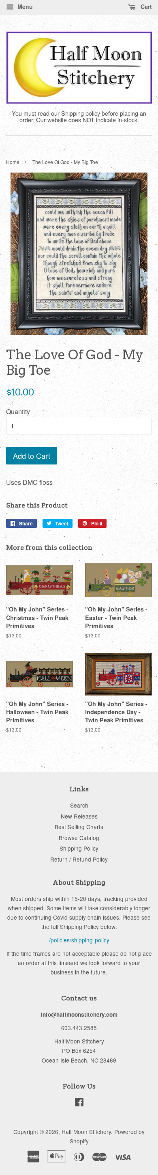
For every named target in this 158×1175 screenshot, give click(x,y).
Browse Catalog (79, 838)
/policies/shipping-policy (79, 940)
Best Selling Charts (79, 827)
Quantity (18, 411)
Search (79, 805)
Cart (145, 6)
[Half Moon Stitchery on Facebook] (79, 1103)
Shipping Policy (79, 848)
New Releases (79, 816)
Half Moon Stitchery (86, 1131)
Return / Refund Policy (79, 859)
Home (12, 161)
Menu (24, 6)
